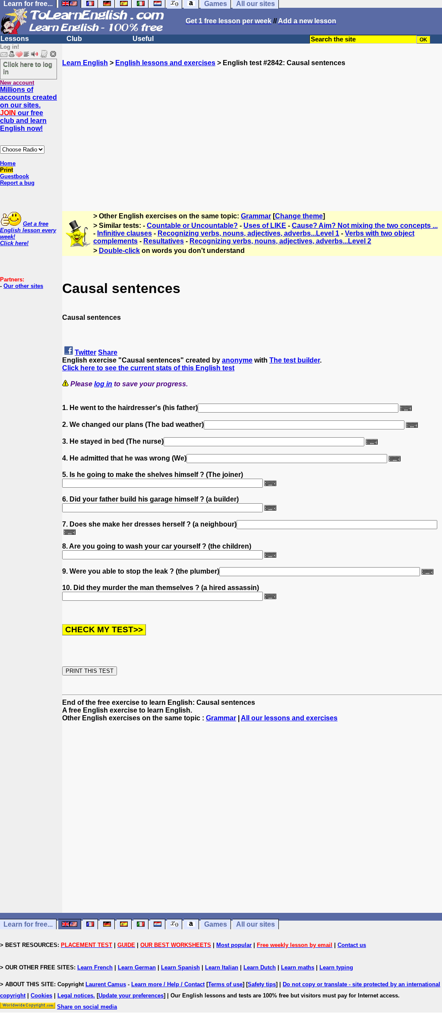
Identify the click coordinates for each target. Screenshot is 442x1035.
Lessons (14, 38)
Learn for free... (28, 924)
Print (6, 170)
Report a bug (17, 183)
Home (8, 163)
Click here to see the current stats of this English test (148, 368)
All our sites (255, 924)
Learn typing (336, 967)
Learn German (137, 967)
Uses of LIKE (264, 225)
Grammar (256, 216)
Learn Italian (221, 967)
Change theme (299, 216)
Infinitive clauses (124, 233)
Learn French (95, 967)
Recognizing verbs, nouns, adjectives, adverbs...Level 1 (248, 233)
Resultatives (163, 241)
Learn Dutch (259, 967)
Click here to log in (27, 67)
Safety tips (262, 984)
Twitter (85, 352)
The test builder (294, 360)
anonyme (237, 360)
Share (107, 352)
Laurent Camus (105, 984)
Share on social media (87, 1006)
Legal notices (75, 995)
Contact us (352, 945)
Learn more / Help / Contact (168, 984)
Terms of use (225, 984)
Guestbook (14, 176)
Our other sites (23, 286)
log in (103, 384)
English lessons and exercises (165, 62)
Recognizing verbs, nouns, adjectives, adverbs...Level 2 (280, 241)
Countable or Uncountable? (192, 225)
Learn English (85, 62)
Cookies (41, 995)
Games (215, 924)
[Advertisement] (252, 127)
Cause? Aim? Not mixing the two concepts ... (365, 225)
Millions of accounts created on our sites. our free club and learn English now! (28, 109)
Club (74, 38)
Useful (143, 38)
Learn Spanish (180, 967)
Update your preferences (131, 995)
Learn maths (297, 967)
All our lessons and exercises (289, 718)
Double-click (119, 250)
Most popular (234, 945)
